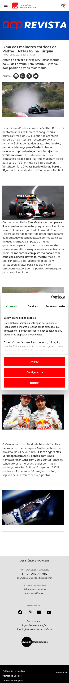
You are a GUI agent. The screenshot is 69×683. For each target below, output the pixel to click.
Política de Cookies (12, 675)
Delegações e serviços (34, 588)
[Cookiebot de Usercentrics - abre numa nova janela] (51, 297)
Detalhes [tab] (33, 306)
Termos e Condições (12, 680)
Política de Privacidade (14, 670)
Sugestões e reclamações (34, 625)
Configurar (33, 372)
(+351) (34, 574)
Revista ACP (28, 54)
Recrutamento (34, 621)
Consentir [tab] (11, 306)
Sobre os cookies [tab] (55, 306)
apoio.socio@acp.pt (34, 593)
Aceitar (34, 361)
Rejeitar (34, 382)
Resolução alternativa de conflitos (34, 629)
